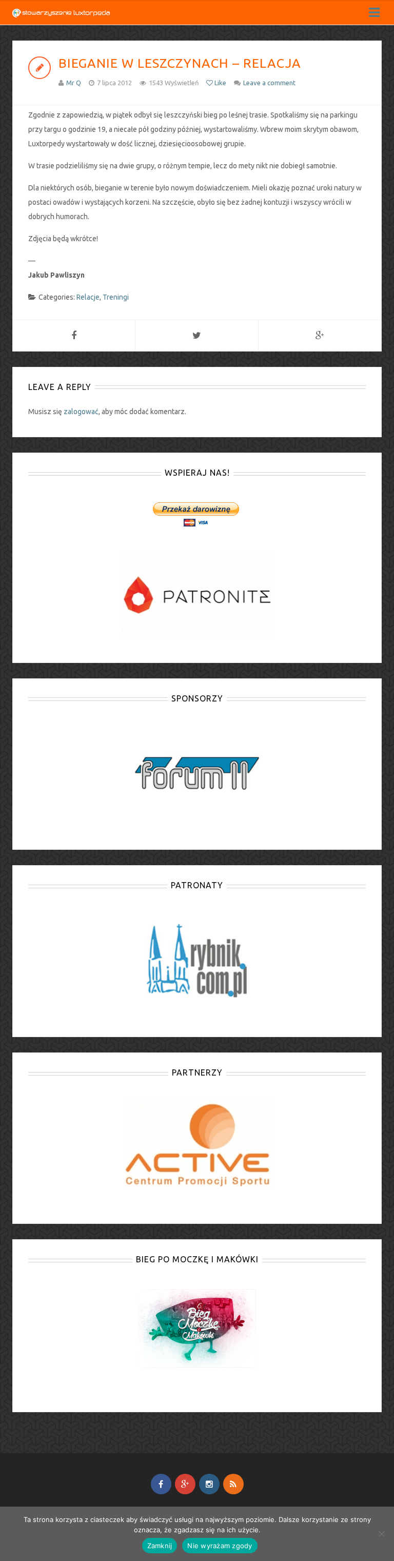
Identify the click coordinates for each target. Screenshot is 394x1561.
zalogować (81, 411)
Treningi (116, 297)
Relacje (88, 297)
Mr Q (73, 82)
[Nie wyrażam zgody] (381, 1534)
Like (219, 82)
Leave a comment (269, 82)
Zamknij (159, 1546)
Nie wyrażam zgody (219, 1546)
